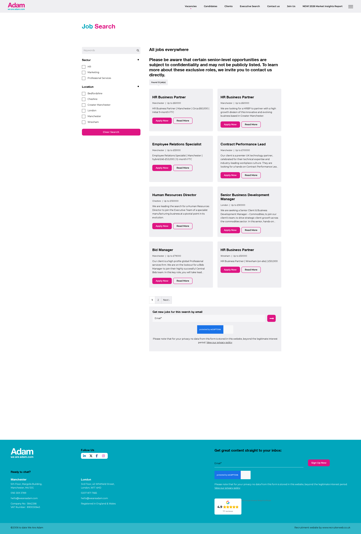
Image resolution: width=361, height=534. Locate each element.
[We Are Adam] (16, 6)
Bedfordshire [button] (95, 93)
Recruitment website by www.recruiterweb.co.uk (322, 527)
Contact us (273, 6)
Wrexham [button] (93, 122)
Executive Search (250, 6)
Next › (166, 300)
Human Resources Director (174, 195)
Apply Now (162, 120)
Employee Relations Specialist (176, 144)
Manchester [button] (94, 116)
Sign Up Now (318, 462)
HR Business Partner (169, 97)
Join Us (291, 6)
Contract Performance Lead (243, 144)
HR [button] (89, 66)
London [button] (92, 110)
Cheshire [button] (92, 99)
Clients (228, 6)
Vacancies (191, 6)
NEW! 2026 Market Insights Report (323, 6)
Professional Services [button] (99, 78)
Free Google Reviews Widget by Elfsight (256, 500)
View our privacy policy (219, 342)
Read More (183, 120)
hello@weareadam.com (24, 498)
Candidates (210, 6)
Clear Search (111, 132)
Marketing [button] (93, 72)
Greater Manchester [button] (99, 105)
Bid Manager (162, 250)
